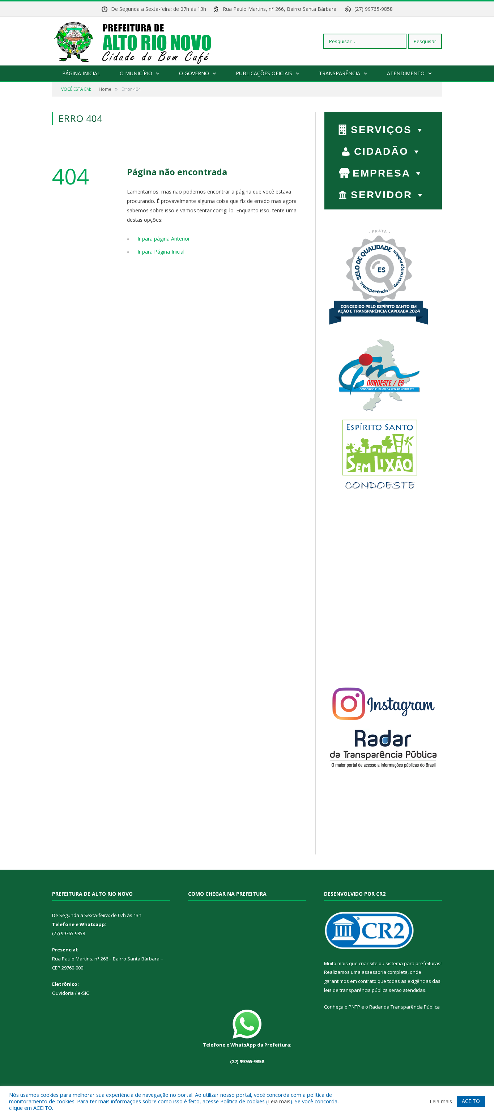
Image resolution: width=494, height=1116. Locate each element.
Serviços (381, 129)
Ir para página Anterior (163, 238)
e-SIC (83, 993)
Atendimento (406, 73)
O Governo (194, 73)
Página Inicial (81, 73)
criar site (368, 963)
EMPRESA (381, 173)
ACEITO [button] (471, 1101)
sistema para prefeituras (413, 963)
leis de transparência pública (356, 990)
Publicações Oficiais (264, 73)
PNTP (354, 1006)
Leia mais (279, 1101)
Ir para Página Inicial (160, 251)
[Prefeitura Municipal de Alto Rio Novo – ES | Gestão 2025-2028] (139, 41)
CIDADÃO (381, 151)
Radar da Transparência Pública (404, 1006)
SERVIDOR (381, 194)
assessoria (374, 972)
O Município (136, 73)
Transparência (339, 73)
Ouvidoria (63, 993)
